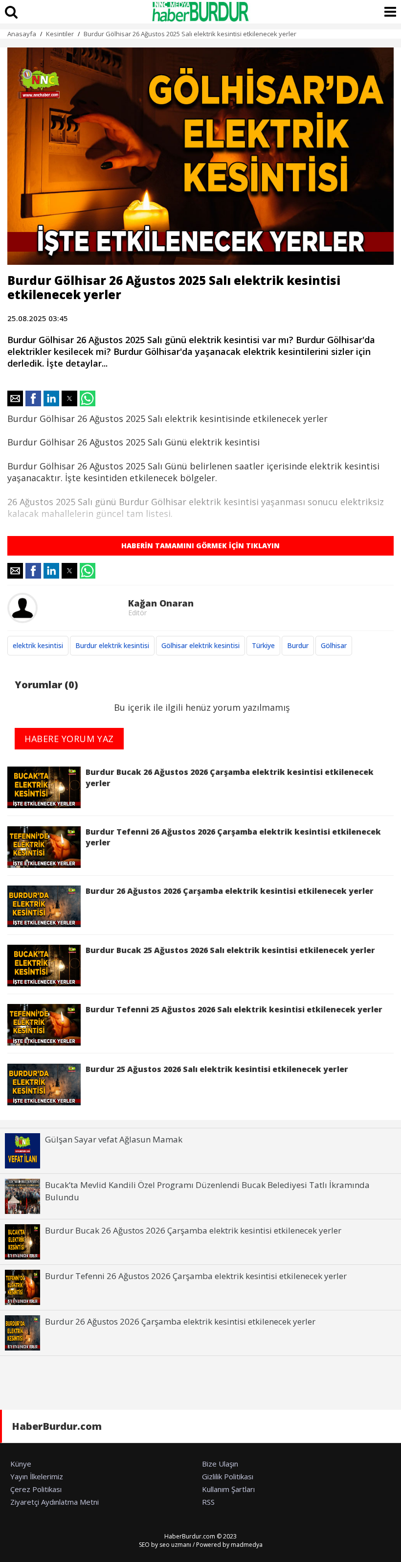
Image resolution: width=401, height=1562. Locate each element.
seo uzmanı (175, 1544)
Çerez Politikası (36, 1489)
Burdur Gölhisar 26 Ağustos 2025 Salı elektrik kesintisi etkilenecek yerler (190, 33)
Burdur (298, 645)
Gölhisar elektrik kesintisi (200, 645)
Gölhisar (334, 645)
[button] (15, 398)
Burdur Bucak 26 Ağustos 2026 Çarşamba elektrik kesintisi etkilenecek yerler (230, 777)
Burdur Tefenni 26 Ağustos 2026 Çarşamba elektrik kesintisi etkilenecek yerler (233, 837)
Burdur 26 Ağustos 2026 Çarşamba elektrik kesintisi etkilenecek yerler (230, 891)
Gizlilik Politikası (227, 1476)
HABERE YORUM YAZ (69, 739)
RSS (208, 1502)
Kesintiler (60, 33)
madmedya (247, 1544)
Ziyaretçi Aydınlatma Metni (54, 1502)
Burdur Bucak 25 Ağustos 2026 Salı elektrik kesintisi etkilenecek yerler (230, 950)
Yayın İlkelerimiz (36, 1476)
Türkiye (263, 645)
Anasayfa (21, 33)
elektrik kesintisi (38, 645)
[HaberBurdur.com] (200, 11)
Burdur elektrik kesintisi (112, 645)
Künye (20, 1464)
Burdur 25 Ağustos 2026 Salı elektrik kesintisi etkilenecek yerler (217, 1069)
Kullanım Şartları (228, 1489)
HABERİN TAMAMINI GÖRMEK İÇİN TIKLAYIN (200, 545)
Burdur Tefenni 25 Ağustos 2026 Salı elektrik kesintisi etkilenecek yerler (234, 1009)
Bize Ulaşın (220, 1464)
